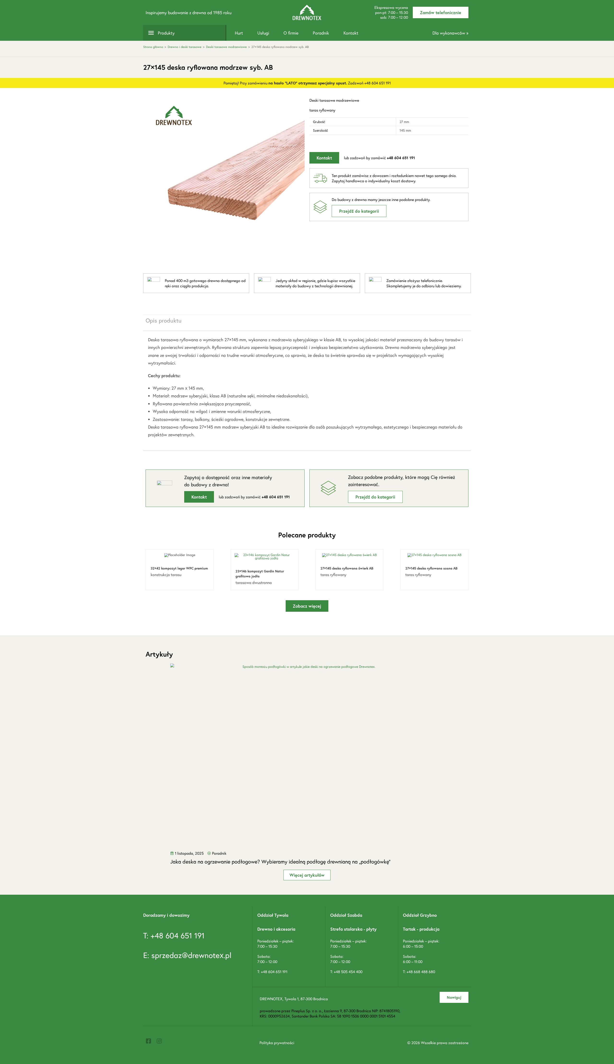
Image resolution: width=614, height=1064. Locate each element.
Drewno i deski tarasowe (184, 47)
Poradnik (321, 33)
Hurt (239, 33)
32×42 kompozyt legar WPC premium (179, 568)
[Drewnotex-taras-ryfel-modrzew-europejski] (225, 177)
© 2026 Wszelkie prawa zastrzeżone (437, 1042)
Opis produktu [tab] (164, 320)
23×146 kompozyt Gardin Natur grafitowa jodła (260, 573)
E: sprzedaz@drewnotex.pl (187, 955)
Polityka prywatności (277, 1042)
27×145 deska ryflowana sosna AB (431, 568)
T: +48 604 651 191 (174, 935)
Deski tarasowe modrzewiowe (226, 47)
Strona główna (153, 47)
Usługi (263, 33)
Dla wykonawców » (450, 33)
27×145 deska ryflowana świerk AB (346, 568)
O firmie (290, 33)
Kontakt (350, 33)
